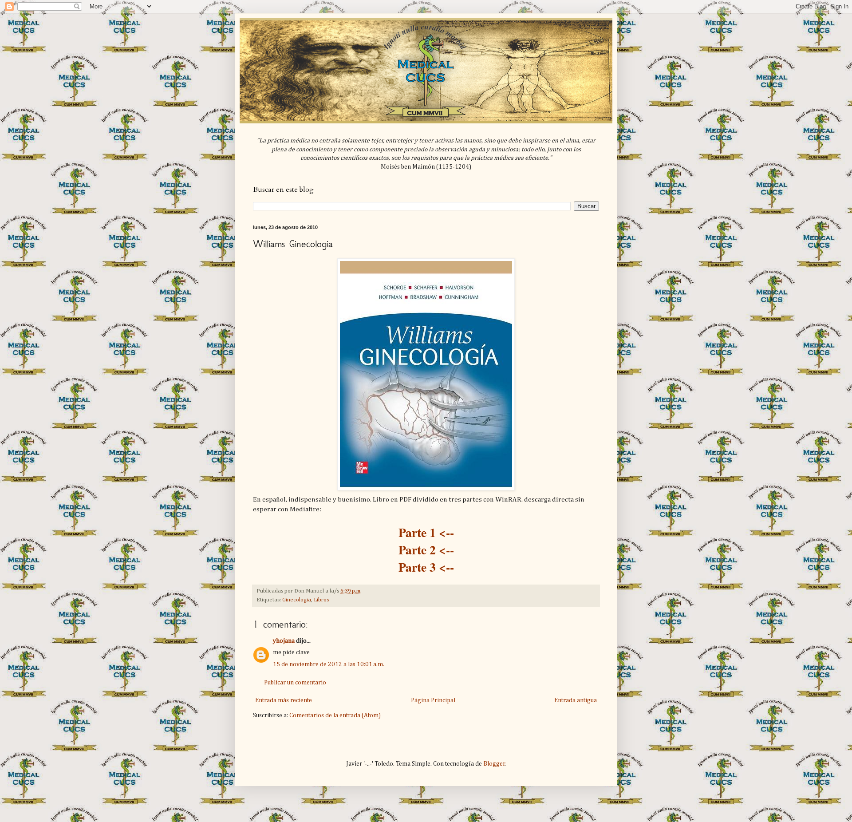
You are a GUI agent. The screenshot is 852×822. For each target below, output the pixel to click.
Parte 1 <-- (426, 532)
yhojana (284, 641)
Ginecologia (296, 600)
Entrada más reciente (283, 700)
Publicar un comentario (295, 683)
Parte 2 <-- (426, 549)
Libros (321, 600)
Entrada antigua (575, 700)
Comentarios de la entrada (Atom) (335, 715)
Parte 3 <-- (426, 567)
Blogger (494, 764)
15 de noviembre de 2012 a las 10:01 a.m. (328, 664)
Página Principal (433, 700)
